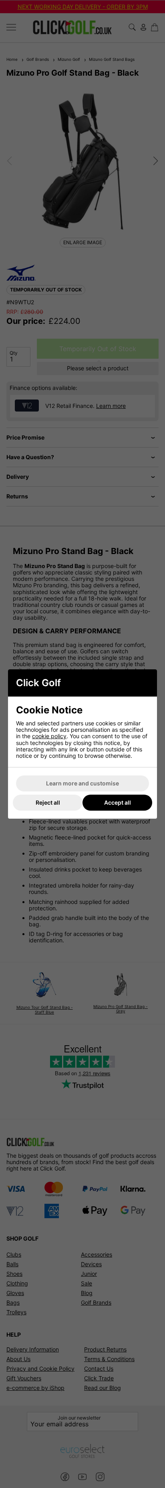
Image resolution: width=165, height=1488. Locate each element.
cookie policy (49, 736)
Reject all (48, 802)
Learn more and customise (82, 783)
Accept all (117, 802)
